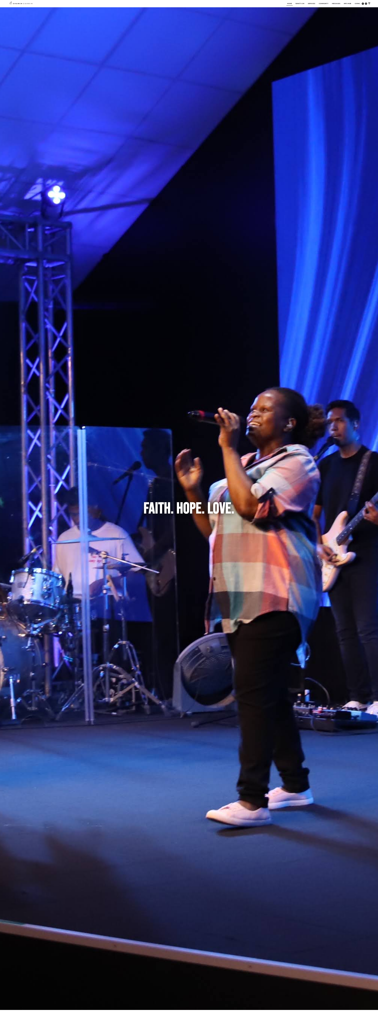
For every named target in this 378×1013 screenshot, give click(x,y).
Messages (336, 3)
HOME (289, 3)
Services (311, 3)
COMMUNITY (323, 3)
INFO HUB (347, 3)
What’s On (299, 3)
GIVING (357, 3)
